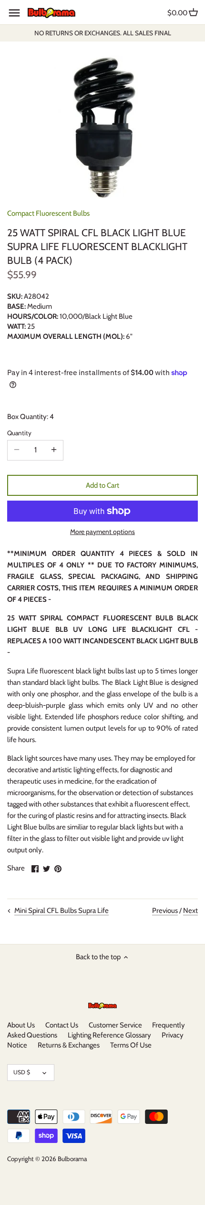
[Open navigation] (14, 13)
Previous (165, 910)
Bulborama (72, 1159)
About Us (21, 1025)
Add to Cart (102, 485)
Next (190, 910)
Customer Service (115, 1025)
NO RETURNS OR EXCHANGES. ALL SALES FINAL (102, 33)
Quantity (19, 433)
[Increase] (54, 450)
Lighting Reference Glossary (109, 1035)
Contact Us (61, 1025)
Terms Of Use (131, 1045)
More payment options (102, 531)
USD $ (21, 1072)
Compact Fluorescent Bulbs (48, 213)
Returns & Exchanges (69, 1045)
